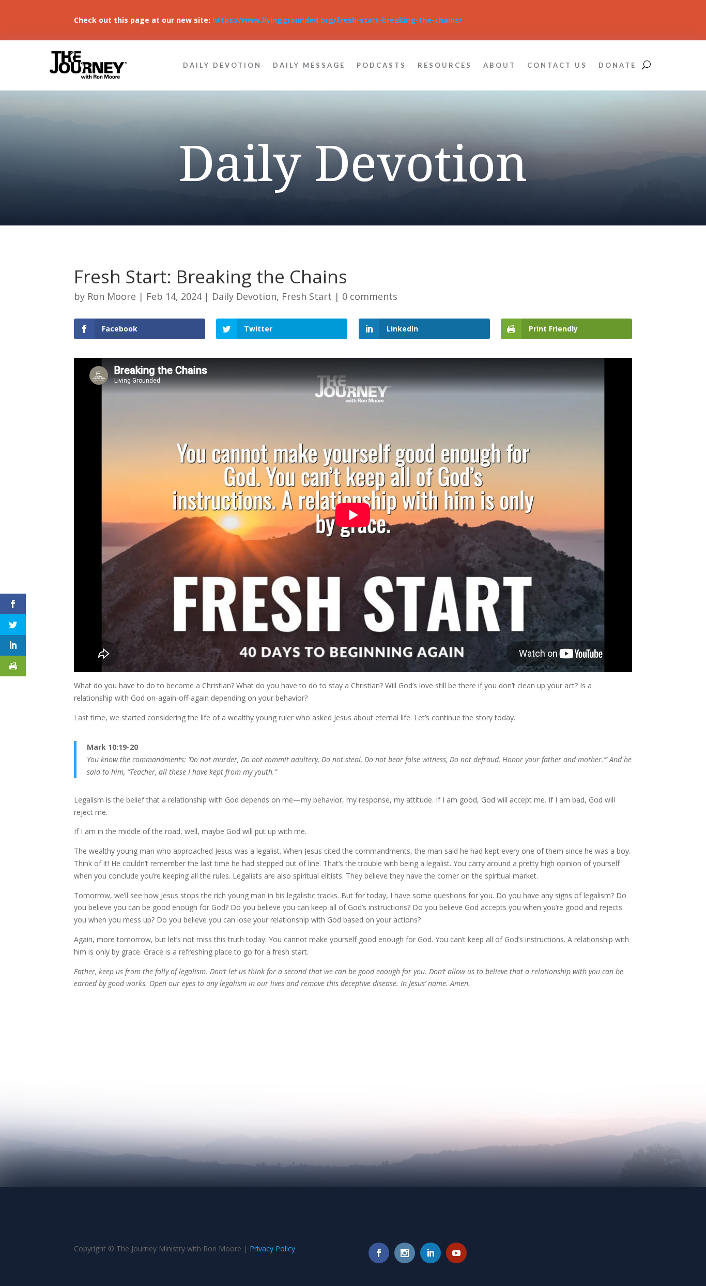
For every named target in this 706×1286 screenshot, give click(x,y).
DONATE (617, 65)
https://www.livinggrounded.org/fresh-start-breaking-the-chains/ (337, 20)
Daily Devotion (222, 65)
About (499, 65)
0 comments (369, 296)
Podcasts (381, 65)
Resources (445, 65)
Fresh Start (307, 296)
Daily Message (309, 65)
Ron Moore (111, 296)
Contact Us (557, 65)
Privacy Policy (272, 1248)
